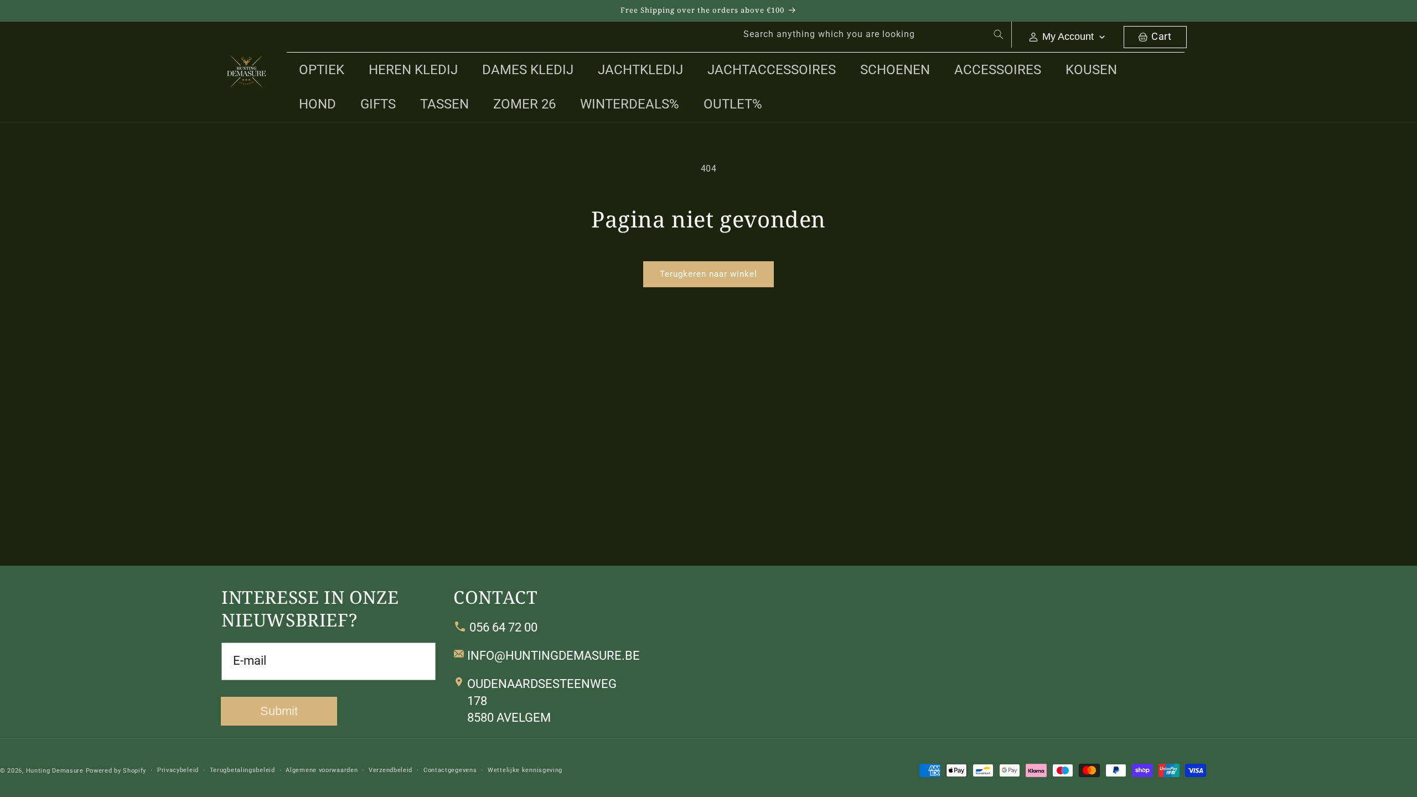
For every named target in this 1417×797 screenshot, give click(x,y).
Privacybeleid (178, 770)
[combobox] (871, 34)
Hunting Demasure (55, 770)
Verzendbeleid (390, 770)
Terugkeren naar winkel (708, 274)
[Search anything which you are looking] (998, 34)
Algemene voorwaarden (322, 770)
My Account (1068, 36)
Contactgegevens (450, 770)
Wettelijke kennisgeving (525, 770)
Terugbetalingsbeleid (242, 770)
